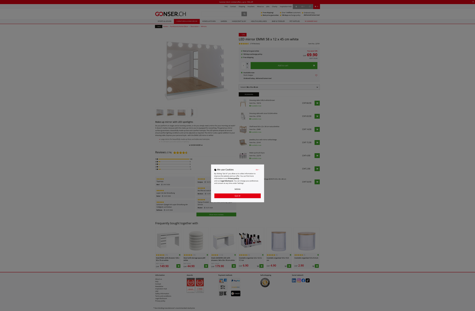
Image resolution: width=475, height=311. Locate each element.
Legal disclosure (226, 181)
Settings (237, 189)
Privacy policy (233, 178)
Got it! (237, 195)
